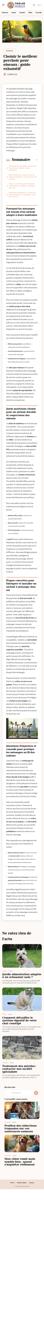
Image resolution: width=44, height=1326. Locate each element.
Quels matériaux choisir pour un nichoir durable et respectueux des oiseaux (23, 177)
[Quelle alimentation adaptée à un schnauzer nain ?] (22, 956)
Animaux (9, 51)
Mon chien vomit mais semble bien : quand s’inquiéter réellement (20, 1161)
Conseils (5, 1063)
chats (18, 284)
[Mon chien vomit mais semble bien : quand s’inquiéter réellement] (22, 1143)
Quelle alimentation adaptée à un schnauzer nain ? (21, 976)
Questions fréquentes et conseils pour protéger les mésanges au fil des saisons (22, 195)
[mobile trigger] (4, 5)
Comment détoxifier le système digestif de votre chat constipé (19, 1020)
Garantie (7, 1122)
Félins (4, 1014)
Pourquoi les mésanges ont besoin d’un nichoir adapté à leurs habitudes (22, 168)
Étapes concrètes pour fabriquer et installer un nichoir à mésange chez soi (22, 186)
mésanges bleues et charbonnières (20, 253)
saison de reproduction (22, 390)
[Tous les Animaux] (16, 5)
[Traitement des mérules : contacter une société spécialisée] (22, 1047)
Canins (4, 971)
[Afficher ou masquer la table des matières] (34, 160)
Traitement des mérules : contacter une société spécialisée (19, 1068)
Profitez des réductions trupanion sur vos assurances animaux (21, 1128)
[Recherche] (33, 5)
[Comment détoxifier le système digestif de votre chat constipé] (22, 999)
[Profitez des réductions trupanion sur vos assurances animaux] (22, 1110)
